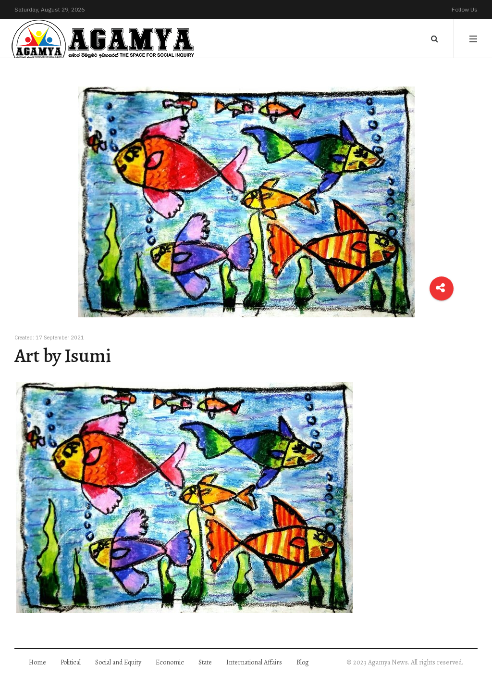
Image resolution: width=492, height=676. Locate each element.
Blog (302, 662)
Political (71, 662)
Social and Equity (118, 662)
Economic (170, 662)
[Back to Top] (468, 635)
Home (37, 662)
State (205, 662)
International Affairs (254, 662)
